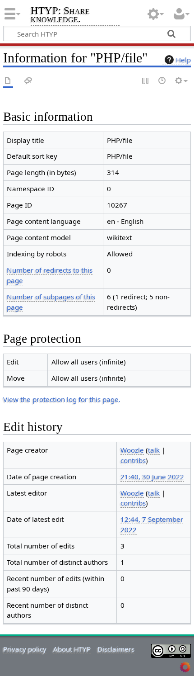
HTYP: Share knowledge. (60, 15)
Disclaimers (115, 648)
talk (154, 449)
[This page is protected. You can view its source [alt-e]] (146, 81)
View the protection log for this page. (61, 399)
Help (183, 59)
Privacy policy (24, 648)
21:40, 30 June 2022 (152, 476)
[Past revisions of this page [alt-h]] (162, 81)
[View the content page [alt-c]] (8, 81)
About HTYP (72, 648)
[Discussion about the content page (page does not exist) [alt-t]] (28, 81)
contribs (133, 460)
